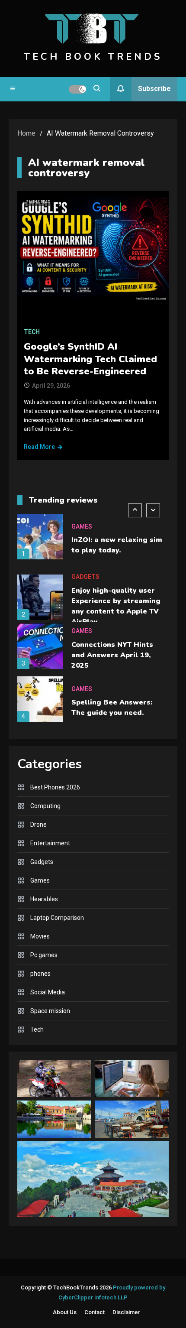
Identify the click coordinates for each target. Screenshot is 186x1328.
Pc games (44, 954)
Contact (94, 1312)
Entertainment (50, 843)
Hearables (44, 899)
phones (40, 973)
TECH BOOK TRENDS (93, 56)
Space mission (50, 1010)
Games (81, 526)
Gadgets (85, 576)
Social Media (47, 992)
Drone (38, 824)
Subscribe (154, 88)
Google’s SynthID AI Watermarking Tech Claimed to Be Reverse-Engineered (90, 359)
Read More (39, 446)
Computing (45, 805)
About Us (65, 1312)
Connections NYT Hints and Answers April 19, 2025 (112, 655)
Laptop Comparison (57, 917)
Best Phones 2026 (55, 787)
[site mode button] (77, 89)
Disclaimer (126, 1312)
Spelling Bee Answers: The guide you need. (111, 708)
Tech (32, 331)
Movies (40, 936)
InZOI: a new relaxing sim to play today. (116, 545)
